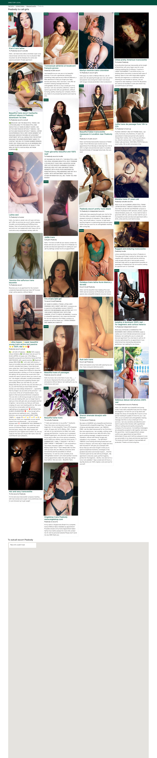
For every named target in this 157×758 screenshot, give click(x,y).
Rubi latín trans (86, 359)
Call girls (11, 6)
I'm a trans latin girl (53, 299)
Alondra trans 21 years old (127, 199)
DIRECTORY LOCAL (14, 2)
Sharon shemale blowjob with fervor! (93, 416)
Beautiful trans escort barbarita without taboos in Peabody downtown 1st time (23, 115)
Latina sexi (14, 215)
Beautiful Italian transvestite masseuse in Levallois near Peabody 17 (96, 134)
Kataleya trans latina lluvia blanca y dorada (96, 283)
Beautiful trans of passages (56, 372)
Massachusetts (31, 6)
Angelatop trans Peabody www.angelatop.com (55, 518)
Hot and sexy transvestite (20, 491)
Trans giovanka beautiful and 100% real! (60, 153)
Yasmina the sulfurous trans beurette (21, 281)
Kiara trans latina (16, 48)
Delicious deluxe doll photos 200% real (130, 401)
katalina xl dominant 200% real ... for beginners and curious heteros (130, 323)
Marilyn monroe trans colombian (94, 70)
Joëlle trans (49, 237)
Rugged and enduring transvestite (130, 249)
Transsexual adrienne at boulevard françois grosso (60, 67)
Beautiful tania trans (53, 418)
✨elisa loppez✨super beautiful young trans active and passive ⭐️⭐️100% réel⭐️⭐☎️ (23, 344)
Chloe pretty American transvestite (131, 60)
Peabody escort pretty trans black (95, 209)
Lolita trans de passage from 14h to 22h (131, 125)
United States (20, 6)
